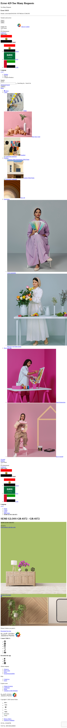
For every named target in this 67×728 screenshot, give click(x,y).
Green (5, 511)
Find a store (7, 670)
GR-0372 (3, 525)
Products (6, 158)
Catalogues (7, 687)
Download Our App (6, 631)
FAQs (5, 680)
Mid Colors (7, 513)
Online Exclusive (8, 686)
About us (6, 669)
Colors (5, 92)
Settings (3, 461)
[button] (33, 39)
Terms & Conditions (9, 720)
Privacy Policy (7, 719)
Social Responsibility (9, 673)
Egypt (17, 51)
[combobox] (8, 83)
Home (5, 508)
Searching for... (21, 83)
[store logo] (14, 26)
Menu (2, 88)
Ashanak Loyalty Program (11, 690)
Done (2, 20)
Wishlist (6, 74)
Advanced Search (5, 85)
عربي (2, 71)
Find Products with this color (8, 527)
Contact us (3, 32)
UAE (16, 67)
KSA (16, 59)
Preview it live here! (6, 595)
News (5, 672)
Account (3, 459)
